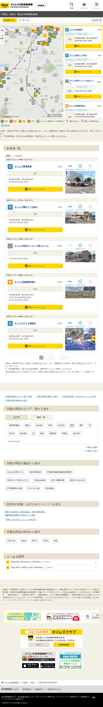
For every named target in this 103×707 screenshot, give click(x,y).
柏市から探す (92, 447)
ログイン (39, 645)
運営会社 (73, 697)
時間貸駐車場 (26, 689)
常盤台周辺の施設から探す (47, 396)
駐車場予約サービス (54, 689)
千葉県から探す (92, 451)
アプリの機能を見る (42, 659)
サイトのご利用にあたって (49, 697)
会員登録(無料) (64, 645)
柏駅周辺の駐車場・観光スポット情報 (20, 515)
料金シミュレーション (84, 46)
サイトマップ (64, 697)
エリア (17, 417)
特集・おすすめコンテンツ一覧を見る (21, 520)
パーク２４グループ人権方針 (11, 699)
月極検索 (40, 6)
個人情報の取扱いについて (27, 697)
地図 (10, 20)
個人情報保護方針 (8, 697)
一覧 (25, 20)
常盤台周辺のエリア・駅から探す (19, 396)
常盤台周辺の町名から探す (16, 400)
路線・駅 (41, 417)
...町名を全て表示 (13, 441)
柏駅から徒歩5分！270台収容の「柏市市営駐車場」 (25, 512)
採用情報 (84, 697)
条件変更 (96, 20)
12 (62, 358)
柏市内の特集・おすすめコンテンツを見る (79, 396)
